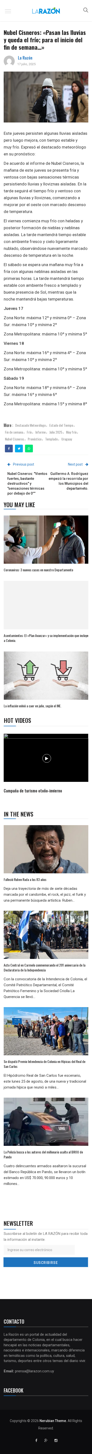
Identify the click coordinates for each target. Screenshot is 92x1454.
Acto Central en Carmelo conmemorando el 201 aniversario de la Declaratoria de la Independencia (44, 967)
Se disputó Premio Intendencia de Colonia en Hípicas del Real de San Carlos (44, 1064)
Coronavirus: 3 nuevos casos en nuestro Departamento (38, 569)
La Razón (25, 58)
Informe (40, 432)
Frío (29, 432)
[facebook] (9, 448)
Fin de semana (14, 432)
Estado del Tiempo (61, 425)
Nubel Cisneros (14, 438)
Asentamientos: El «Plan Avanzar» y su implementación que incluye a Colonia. (46, 638)
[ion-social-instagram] (56, 1440)
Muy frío (71, 432)
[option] (46, 764)
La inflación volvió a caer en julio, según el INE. (32, 705)
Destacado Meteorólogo (30, 425)
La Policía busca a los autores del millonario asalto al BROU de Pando (43, 1154)
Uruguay (66, 438)
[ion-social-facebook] (36, 1440)
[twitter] (19, 448)
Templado (51, 438)
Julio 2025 (55, 432)
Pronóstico (34, 438)
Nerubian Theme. (53, 1421)
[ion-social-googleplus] (46, 1440)
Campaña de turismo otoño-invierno (33, 791)
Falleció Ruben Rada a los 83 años (25, 879)
